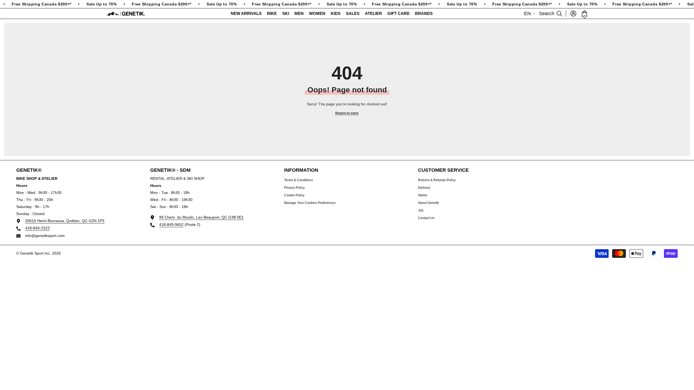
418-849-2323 (37, 228)
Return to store (347, 113)
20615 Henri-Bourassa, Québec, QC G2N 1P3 (64, 221)
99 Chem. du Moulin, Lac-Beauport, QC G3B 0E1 (201, 217)
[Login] (573, 13)
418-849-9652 (171, 224)
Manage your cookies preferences (310, 203)
